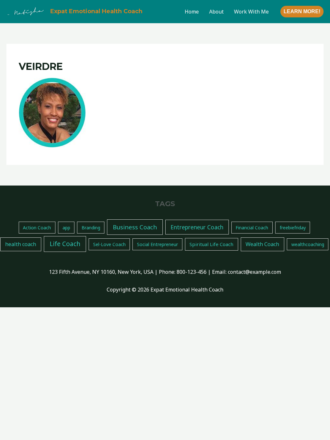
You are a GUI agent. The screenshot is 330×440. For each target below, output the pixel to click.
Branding (91, 228)
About (216, 11)
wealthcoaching (307, 244)
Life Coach (65, 244)
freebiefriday (293, 228)
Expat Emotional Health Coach (96, 11)
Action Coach (37, 228)
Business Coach (135, 227)
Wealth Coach (262, 244)
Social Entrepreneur (157, 244)
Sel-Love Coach (109, 244)
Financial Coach (252, 228)
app (66, 228)
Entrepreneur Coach (196, 227)
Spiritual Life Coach (211, 244)
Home (192, 11)
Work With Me (251, 11)
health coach (20, 244)
